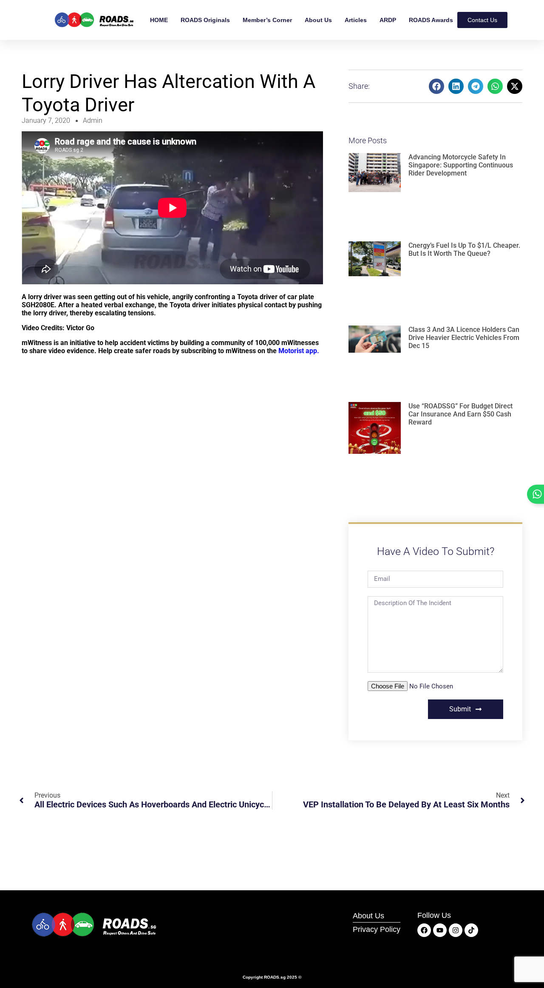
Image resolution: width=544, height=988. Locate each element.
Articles (356, 20)
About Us (318, 20)
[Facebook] (424, 930)
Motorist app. (298, 351)
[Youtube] (440, 930)
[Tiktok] (471, 930)
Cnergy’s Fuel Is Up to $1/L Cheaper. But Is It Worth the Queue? (464, 249)
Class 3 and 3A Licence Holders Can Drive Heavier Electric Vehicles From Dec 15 (463, 338)
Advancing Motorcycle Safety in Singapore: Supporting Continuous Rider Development (460, 165)
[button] (436, 86)
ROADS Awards (431, 20)
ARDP (388, 20)
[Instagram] (455, 930)
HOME (159, 20)
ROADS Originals (205, 20)
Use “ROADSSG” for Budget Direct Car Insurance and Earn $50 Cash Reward (460, 414)
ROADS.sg (275, 977)
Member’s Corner (267, 20)
